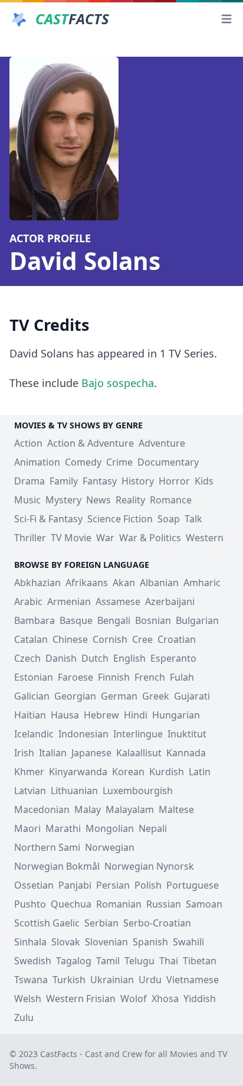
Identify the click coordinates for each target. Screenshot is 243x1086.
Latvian (30, 790)
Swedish (32, 960)
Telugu (139, 960)
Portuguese (192, 885)
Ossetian (34, 885)
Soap (168, 518)
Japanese (91, 752)
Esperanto (173, 658)
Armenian (69, 601)
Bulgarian (197, 620)
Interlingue (138, 733)
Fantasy (100, 480)
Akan (124, 582)
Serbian (101, 922)
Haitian (30, 714)
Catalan (31, 639)
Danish (61, 658)
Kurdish (166, 771)
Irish (24, 752)
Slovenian (106, 941)
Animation (37, 462)
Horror (174, 480)
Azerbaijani (170, 601)
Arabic (28, 601)
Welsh (27, 998)
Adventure (162, 443)
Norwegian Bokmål (57, 866)
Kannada (186, 752)
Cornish (110, 639)
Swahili (188, 941)
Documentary (168, 462)
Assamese (118, 601)
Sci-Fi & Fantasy (48, 518)
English (129, 658)
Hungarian (176, 714)
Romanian (119, 904)
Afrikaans (86, 582)
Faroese (75, 677)
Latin (200, 771)
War (105, 537)
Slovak (65, 941)
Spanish (150, 941)
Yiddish (199, 998)
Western (205, 537)
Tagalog (73, 960)
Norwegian (109, 847)
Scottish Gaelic (47, 922)
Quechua (71, 904)
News (98, 499)
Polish (148, 885)
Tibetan (199, 960)
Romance (171, 499)
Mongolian (110, 828)
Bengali (113, 620)
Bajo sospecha (117, 383)
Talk (193, 518)
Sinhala (30, 941)
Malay (87, 809)
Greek (155, 696)
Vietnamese (192, 979)
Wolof (133, 998)
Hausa (65, 714)
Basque (76, 620)
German (119, 696)
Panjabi (74, 885)
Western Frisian (81, 998)
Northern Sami (47, 847)
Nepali (153, 828)
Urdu (150, 979)
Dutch (95, 658)
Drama (29, 480)
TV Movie (71, 537)
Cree (142, 639)
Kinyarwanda (78, 771)
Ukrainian (112, 979)
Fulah (182, 677)
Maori (27, 828)
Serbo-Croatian (157, 922)
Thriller (30, 537)
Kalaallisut (139, 752)
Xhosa (165, 998)
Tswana (31, 979)
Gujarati (192, 696)
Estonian (33, 677)
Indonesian (83, 733)
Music (27, 499)
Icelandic (34, 733)
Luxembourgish (138, 790)
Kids (204, 480)
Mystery (63, 499)
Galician (32, 696)
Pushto (30, 904)
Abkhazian (37, 582)
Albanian (159, 582)
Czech (27, 658)
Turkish (69, 979)
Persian (113, 885)
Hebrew (101, 714)
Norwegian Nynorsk (149, 866)
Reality (130, 499)
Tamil (108, 960)
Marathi (63, 828)
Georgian (75, 696)
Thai (168, 960)
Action (28, 443)
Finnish (114, 677)
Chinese (70, 639)
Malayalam (130, 809)
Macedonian (42, 809)
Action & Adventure (90, 443)
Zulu (24, 1017)
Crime (119, 462)
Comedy (83, 462)
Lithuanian (74, 790)
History (137, 480)
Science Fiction (120, 518)
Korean (128, 771)
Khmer (29, 771)
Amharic (202, 582)
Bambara (34, 620)
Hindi (135, 714)
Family (64, 480)
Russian (163, 904)
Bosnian (153, 620)
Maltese (176, 809)
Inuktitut (187, 733)
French (149, 677)
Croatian (176, 639)
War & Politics (150, 537)
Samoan (204, 904)
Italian (53, 752)
